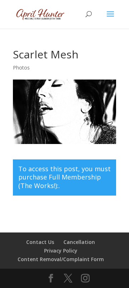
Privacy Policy (60, 250)
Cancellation (79, 242)
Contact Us (40, 242)
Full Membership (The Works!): (59, 181)
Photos (21, 67)
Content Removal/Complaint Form (61, 259)
